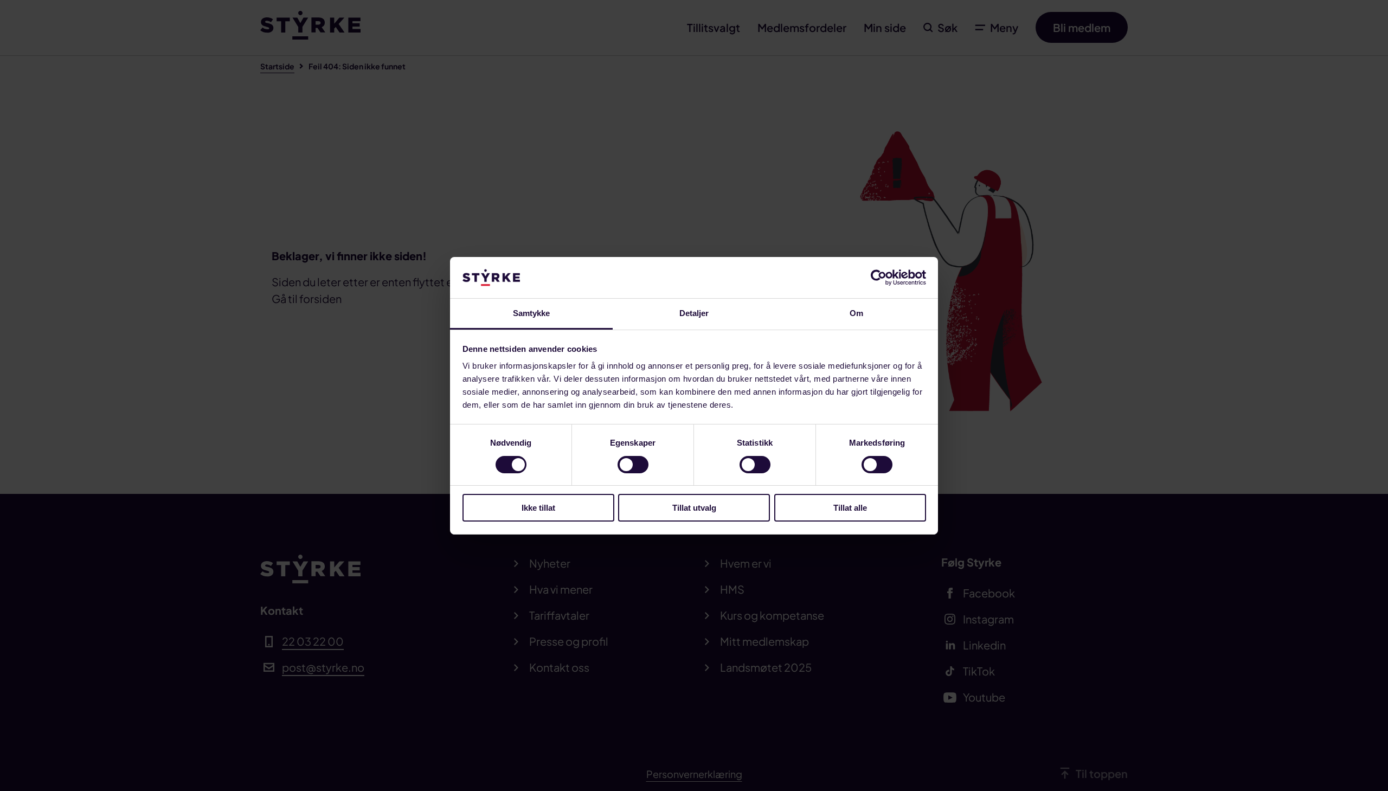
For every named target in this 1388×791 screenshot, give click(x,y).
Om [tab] (856, 313)
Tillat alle (850, 507)
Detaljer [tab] (694, 313)
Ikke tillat (538, 507)
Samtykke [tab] (531, 313)
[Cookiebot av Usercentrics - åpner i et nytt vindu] (878, 277)
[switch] (633, 464)
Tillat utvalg (694, 507)
